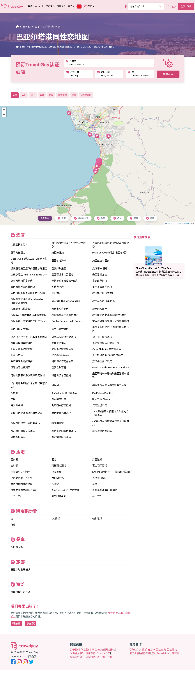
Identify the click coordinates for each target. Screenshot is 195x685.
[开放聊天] (174, 6)
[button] (90, 134)
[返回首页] (12, 6)
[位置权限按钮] (126, 6)
